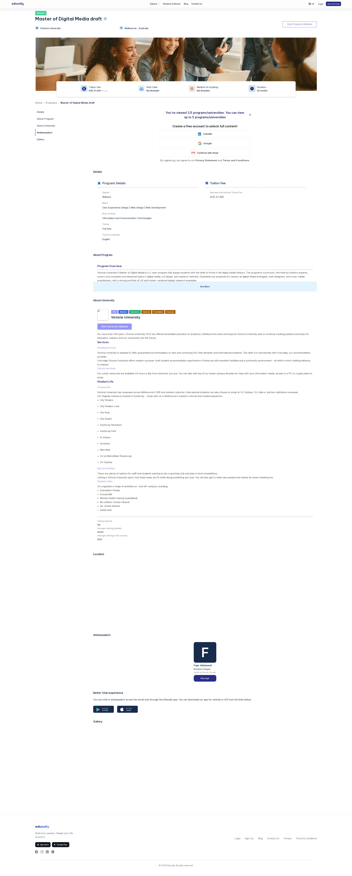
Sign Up (249, 838)
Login (320, 4)
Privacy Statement (206, 160)
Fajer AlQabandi (203, 665)
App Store (44, 844)
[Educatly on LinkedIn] (47, 851)
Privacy (288, 838)
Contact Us (196, 4)
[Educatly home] (17, 4)
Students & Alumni (172, 4)
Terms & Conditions (306, 838)
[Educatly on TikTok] (52, 851)
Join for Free (333, 4)
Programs (51, 102)
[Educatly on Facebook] (36, 851)
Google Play (62, 844)
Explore (155, 3)
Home (38, 102)
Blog (186, 4)
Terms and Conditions (236, 160)
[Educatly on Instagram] (42, 851)
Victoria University (50, 28)
